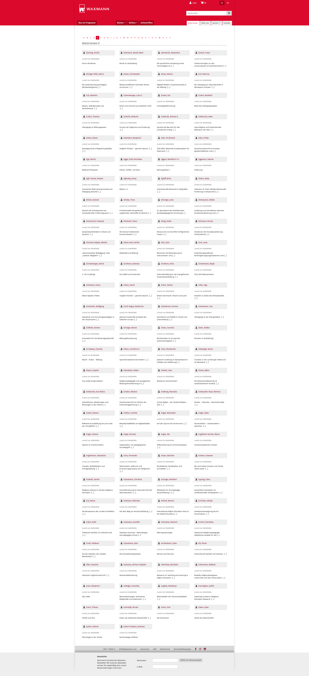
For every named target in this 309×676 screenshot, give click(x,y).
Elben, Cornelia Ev (132, 349)
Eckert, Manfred (205, 95)
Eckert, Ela (165, 95)
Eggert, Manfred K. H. (170, 159)
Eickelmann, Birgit (206, 264)
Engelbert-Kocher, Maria (209, 434)
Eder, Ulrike (203, 138)
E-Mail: (140, 667)
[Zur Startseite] (94, 8)
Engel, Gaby (203, 413)
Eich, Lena (202, 242)
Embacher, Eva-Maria (95, 392)
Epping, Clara (204, 479)
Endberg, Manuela (169, 392)
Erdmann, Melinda (132, 501)
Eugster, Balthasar (169, 586)
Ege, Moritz (91, 159)
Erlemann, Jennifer (132, 522)
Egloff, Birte (166, 178)
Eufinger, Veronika (131, 586)
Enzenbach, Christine (133, 479)
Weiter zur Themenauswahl (190, 660)
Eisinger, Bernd (130, 328)
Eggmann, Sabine (206, 159)
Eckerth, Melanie (131, 116)
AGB (154, 649)
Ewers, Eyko (203, 607)
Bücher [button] (120, 23)
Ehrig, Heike (166, 221)
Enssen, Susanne (205, 455)
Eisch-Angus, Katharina (134, 306)
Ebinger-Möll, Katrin (95, 74)
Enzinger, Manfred (169, 479)
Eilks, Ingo (202, 285)
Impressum (144, 649)
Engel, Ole (165, 434)
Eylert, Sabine (92, 626)
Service (215, 23)
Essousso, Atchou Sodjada (135, 564)
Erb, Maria (90, 501)
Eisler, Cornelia (167, 328)
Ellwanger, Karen (205, 349)
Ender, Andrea (92, 413)
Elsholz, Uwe (166, 370)
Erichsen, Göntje (205, 501)
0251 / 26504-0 (109, 649)
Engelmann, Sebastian (96, 455)
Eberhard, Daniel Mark (133, 53)
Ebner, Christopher (132, 74)
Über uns (205, 23)
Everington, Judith (206, 586)
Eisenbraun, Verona (169, 306)
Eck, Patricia (203, 74)
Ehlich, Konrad (92, 200)
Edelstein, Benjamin (132, 138)
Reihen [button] (132, 23)
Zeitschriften (147, 23)
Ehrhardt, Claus (130, 221)
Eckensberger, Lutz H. (133, 95)
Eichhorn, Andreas (131, 264)
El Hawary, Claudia (94, 349)
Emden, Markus (130, 392)
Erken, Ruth (91, 522)
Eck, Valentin (91, 95)
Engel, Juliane (92, 434)
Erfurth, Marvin (167, 501)
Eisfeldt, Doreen (93, 328)
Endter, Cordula (130, 413)
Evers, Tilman (92, 607)
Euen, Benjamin (93, 586)
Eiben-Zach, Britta (132, 242)
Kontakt (227, 23)
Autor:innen (193, 23)
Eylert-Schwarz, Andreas (134, 626)
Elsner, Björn (203, 370)
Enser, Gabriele (167, 455)
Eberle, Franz (204, 53)
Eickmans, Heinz (93, 285)
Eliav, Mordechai (168, 349)
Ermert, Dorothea (206, 522)
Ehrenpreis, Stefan (206, 200)
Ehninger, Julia (167, 200)
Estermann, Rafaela (207, 564)
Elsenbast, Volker (131, 370)
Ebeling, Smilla (92, 53)
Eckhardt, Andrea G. (169, 116)
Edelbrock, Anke (205, 116)
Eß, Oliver (202, 543)
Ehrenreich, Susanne (95, 221)
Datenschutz (165, 649)
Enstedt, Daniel (93, 479)
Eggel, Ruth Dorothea (133, 159)
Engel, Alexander (168, 413)
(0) (206, 3)
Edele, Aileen (92, 138)
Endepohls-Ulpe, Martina (209, 392)
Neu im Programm (87, 23)
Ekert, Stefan (204, 328)
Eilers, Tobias (167, 285)
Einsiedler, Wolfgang (95, 306)
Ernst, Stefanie (92, 543)
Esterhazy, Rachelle (169, 564)
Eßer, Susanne (92, 564)
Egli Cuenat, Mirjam (94, 178)
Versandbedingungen (182, 649)
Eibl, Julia (165, 242)
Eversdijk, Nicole (131, 607)
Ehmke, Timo (129, 200)
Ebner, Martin (167, 74)
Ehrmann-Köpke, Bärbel (96, 242)
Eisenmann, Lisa (205, 306)
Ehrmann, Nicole (205, 221)
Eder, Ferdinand (168, 138)
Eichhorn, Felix (167, 264)
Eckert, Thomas (92, 116)
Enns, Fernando (130, 455)
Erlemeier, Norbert (169, 522)
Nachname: (141, 660)
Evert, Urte (165, 607)
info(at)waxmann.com (128, 649)
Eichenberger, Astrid (95, 264)
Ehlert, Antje (203, 178)
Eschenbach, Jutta (169, 543)
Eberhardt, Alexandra (170, 53)
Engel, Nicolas (130, 434)
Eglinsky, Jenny (130, 178)
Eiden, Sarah (129, 285)
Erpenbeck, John (131, 543)
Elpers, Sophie (92, 370)
